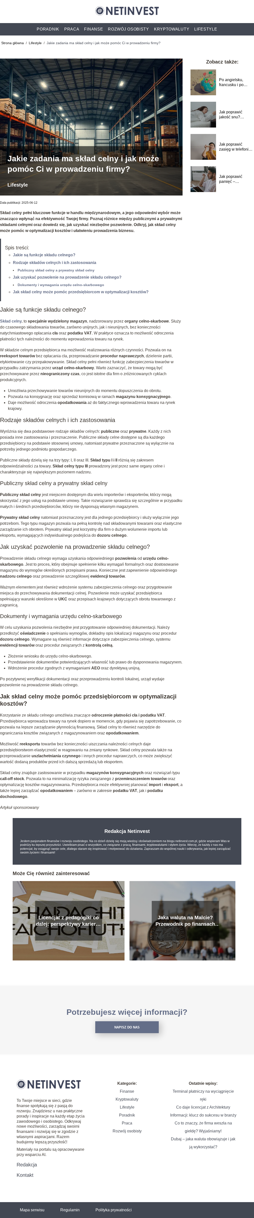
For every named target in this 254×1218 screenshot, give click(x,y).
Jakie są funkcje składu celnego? (44, 255)
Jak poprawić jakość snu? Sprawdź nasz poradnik (231, 115)
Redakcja (27, 1164)
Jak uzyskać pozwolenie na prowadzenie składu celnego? (67, 277)
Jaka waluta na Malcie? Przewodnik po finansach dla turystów (185, 921)
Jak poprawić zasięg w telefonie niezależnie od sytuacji (235, 147)
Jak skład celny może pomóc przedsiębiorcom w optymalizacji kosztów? (81, 292)
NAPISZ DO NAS (127, 1027)
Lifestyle (205, 29)
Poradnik (48, 29)
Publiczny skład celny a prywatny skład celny (56, 270)
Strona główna (13, 43)
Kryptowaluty (171, 29)
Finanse (93, 29)
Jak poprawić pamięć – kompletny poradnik (236, 179)
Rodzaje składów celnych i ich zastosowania (54, 263)
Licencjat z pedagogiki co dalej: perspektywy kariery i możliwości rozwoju (68, 921)
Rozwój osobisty (128, 29)
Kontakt (25, 1175)
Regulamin (70, 1210)
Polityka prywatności (113, 1210)
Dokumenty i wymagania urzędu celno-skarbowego (61, 285)
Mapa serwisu (32, 1210)
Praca (71, 29)
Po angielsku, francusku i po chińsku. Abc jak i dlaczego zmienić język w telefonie (234, 83)
